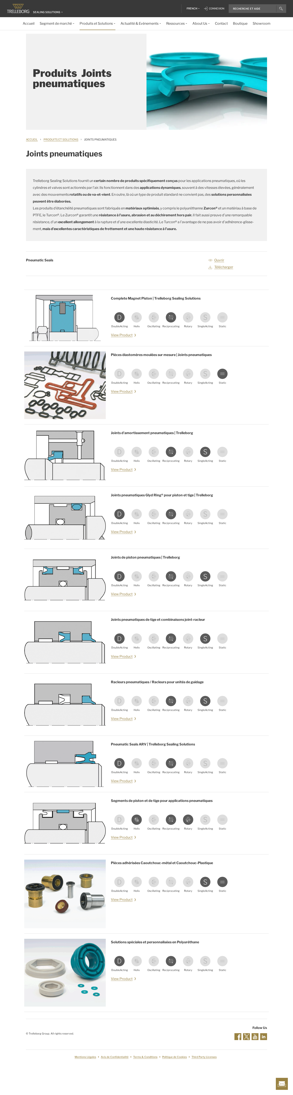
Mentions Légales (85, 1057)
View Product (122, 335)
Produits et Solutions (61, 139)
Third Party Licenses (204, 1057)
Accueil (32, 139)
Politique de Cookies (174, 1057)
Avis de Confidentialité (114, 1057)
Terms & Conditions (145, 1057)
